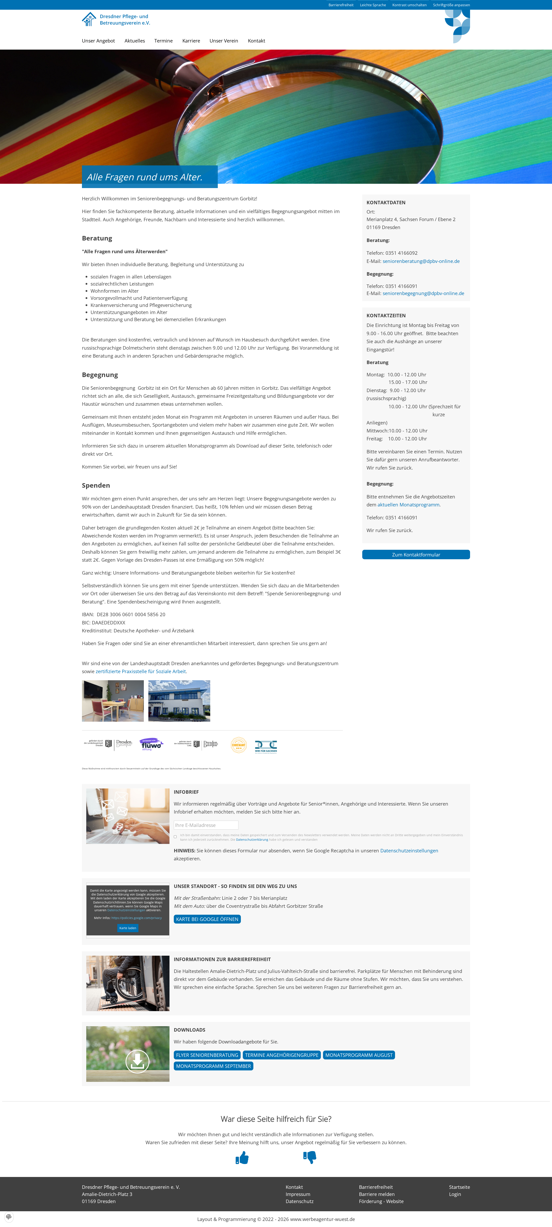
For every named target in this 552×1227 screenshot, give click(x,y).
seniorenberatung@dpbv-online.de (421, 261)
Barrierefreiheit (341, 5)
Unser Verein (224, 40)
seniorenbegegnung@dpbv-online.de (423, 293)
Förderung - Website (381, 1201)
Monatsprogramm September (213, 1066)
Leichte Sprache (373, 5)
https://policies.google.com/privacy (136, 918)
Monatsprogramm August (359, 1055)
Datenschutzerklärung (252, 839)
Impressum (298, 1194)
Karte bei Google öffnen (207, 919)
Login (455, 1194)
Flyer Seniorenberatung (207, 1055)
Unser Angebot (98, 40)
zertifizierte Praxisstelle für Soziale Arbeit (141, 671)
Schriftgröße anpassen (451, 5)
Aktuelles (135, 40)
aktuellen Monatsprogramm (408, 504)
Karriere (191, 40)
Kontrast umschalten (409, 5)
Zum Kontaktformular (416, 554)
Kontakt (256, 40)
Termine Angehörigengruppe (281, 1055)
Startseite (459, 1187)
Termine (163, 40)
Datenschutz (300, 1201)
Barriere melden (377, 1194)
